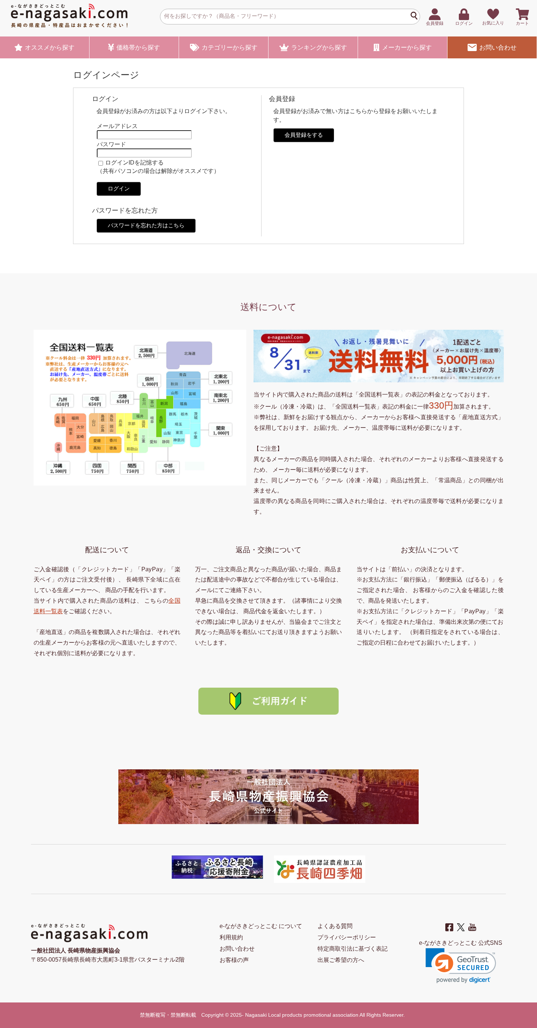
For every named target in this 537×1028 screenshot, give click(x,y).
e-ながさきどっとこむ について (261, 926)
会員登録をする (304, 135)
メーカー (407, 47)
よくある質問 (335, 926)
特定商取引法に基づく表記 (352, 949)
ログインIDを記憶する (134, 162)
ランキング (319, 47)
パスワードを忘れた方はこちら (146, 225)
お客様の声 (234, 960)
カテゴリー (230, 47)
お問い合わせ (498, 47)
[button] (461, 965)
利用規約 (231, 937)
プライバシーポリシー (346, 937)
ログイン (119, 188)
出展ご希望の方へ (340, 960)
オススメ (50, 47)
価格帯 (138, 47)
